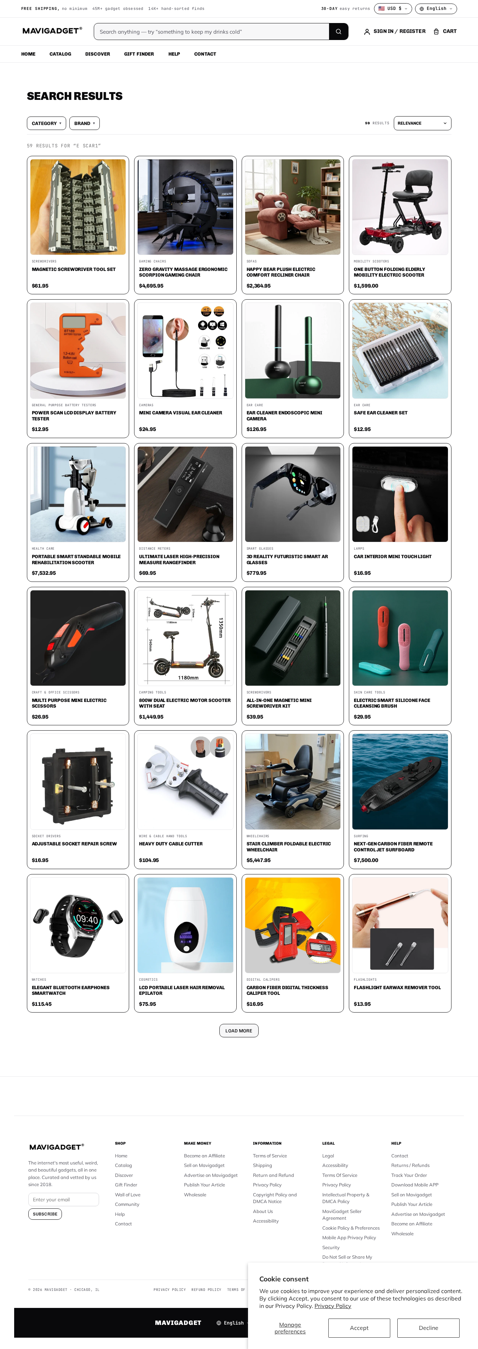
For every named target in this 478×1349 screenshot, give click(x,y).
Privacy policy (170, 1289)
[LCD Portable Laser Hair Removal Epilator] (185, 925)
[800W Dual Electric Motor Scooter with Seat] (185, 638)
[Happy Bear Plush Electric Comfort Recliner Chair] (293, 207)
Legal (328, 1155)
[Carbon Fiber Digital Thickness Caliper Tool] (293, 925)
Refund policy (206, 1289)
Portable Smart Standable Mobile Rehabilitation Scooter (76, 559)
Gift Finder (139, 54)
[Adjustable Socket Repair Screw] (78, 781)
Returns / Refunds (410, 1165)
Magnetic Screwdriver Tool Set (74, 269)
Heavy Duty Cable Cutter (170, 843)
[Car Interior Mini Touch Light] (400, 494)
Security (331, 1247)
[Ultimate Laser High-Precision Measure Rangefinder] (185, 494)
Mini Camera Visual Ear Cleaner (180, 412)
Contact (205, 54)
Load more (238, 1030)
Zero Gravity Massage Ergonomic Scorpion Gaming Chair (183, 272)
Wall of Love (127, 1194)
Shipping (262, 1165)
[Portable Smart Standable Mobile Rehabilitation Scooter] (78, 494)
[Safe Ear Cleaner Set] (400, 350)
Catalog (60, 54)
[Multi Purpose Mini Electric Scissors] (78, 638)
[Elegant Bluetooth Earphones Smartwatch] (78, 925)
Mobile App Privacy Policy (349, 1237)
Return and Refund (273, 1175)
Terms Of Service (339, 1175)
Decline (428, 1327)
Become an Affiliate (204, 1155)
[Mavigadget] (52, 31)
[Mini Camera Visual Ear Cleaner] (185, 350)
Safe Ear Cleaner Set (381, 412)
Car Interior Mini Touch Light (393, 556)
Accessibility (266, 1221)
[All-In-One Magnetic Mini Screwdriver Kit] (293, 638)
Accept (359, 1327)
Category (46, 123)
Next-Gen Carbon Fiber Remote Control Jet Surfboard (393, 846)
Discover (97, 54)
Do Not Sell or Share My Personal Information (347, 1260)
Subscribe (45, 1214)
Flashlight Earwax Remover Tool (397, 987)
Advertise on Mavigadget (211, 1175)
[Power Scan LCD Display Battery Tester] (78, 350)
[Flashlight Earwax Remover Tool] (400, 925)
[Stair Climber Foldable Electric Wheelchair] (293, 781)
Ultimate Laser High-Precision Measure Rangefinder (179, 559)
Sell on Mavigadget (204, 1165)
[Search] (338, 31)
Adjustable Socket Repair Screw (74, 843)
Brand (84, 123)
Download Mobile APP (414, 1185)
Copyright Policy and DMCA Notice (275, 1198)
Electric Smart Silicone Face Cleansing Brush (392, 703)
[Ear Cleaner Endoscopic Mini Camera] (293, 350)
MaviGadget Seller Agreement (342, 1214)
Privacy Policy (333, 1305)
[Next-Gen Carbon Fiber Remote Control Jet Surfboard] (400, 781)
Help (174, 54)
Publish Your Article (204, 1185)
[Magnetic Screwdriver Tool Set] (78, 207)
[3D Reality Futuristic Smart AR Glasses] (293, 494)
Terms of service (245, 1289)
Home (28, 54)
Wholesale (195, 1194)
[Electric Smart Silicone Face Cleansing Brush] (400, 638)
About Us (263, 1211)
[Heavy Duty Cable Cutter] (185, 781)
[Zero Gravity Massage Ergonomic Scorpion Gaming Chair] (185, 207)
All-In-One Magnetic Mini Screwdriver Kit (279, 703)
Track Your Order (409, 1175)
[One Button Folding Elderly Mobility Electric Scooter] (400, 207)
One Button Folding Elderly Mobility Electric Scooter (389, 272)
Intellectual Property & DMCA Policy (345, 1198)
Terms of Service (270, 1155)
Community (127, 1204)
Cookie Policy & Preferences (351, 1228)
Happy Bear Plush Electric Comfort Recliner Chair (281, 272)
